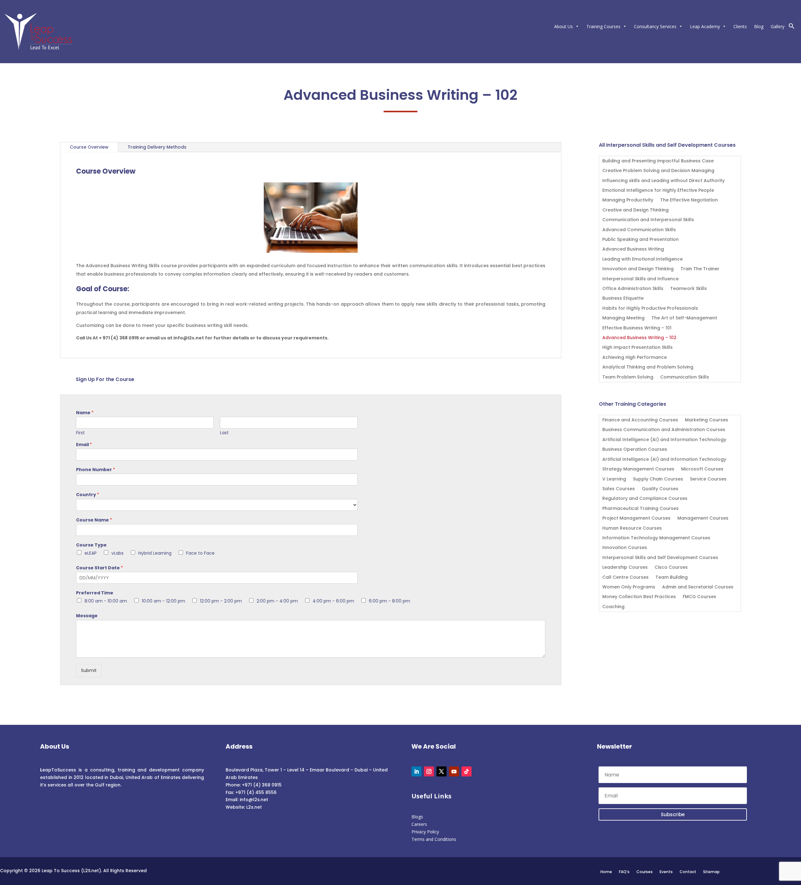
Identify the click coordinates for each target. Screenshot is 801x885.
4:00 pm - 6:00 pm (333, 601)
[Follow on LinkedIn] (416, 771)
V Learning (614, 479)
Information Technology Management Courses (656, 538)
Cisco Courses (671, 567)
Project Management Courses (636, 518)
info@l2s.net (253, 799)
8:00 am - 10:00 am (105, 601)
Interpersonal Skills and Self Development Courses (660, 558)
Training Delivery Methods (157, 147)
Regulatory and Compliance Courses (644, 498)
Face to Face (200, 553)
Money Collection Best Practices (639, 597)
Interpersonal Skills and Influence (640, 279)
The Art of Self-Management (684, 318)
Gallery (777, 26)
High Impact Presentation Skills (637, 347)
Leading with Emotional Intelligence (642, 259)
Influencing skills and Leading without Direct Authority (663, 181)
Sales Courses (618, 489)
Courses (644, 871)
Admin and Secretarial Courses (697, 587)
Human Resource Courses (632, 528)
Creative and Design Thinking (635, 210)
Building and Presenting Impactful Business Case (658, 161)
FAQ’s (624, 871)
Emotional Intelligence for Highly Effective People (658, 190)
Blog (758, 26)
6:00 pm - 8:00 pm (389, 601)
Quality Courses (660, 489)
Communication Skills (684, 377)
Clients (740, 26)
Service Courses (708, 479)
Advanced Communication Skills (639, 230)
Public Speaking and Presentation (640, 239)
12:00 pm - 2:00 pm (221, 601)
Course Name (94, 520)
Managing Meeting (623, 318)
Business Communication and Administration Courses (663, 430)
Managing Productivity (627, 200)
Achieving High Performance (634, 357)
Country (87, 494)
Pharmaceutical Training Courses (640, 508)
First (80, 432)
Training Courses (603, 26)
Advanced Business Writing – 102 (639, 338)
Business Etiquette (623, 298)
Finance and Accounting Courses (640, 420)
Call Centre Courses (625, 577)
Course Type (91, 545)
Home (606, 871)
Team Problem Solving (627, 377)
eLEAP (90, 553)
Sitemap (711, 871)
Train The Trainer (700, 269)
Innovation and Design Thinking (638, 269)
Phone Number (95, 469)
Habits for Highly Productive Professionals (650, 308)
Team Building (672, 577)
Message (87, 615)
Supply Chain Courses (658, 479)
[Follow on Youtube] (454, 771)
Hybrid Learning (154, 553)
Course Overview (89, 147)
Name (85, 412)
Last (224, 432)
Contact (688, 871)
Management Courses (702, 518)
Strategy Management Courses (638, 469)
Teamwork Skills (688, 289)
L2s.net (254, 807)
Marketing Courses (706, 420)
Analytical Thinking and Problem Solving (647, 367)
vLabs (117, 553)
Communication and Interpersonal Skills (648, 220)
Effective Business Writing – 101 (636, 328)
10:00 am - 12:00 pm (163, 601)
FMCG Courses (699, 597)
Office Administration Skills (632, 289)
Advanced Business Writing (633, 249)
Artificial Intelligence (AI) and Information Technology (664, 440)
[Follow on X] (441, 771)
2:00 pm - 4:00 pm (277, 601)
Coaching (613, 607)
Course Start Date (99, 568)
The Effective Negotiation (689, 200)
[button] (791, 27)
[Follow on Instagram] (429, 771)
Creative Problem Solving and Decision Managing (658, 171)
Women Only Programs (628, 587)
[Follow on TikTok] (467, 771)
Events (666, 871)
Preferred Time (94, 593)
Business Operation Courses (634, 449)
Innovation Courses (624, 548)
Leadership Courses (625, 567)
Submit (89, 670)
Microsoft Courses (702, 469)
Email (84, 444)
